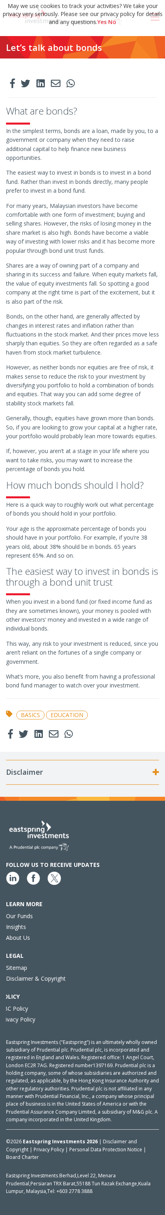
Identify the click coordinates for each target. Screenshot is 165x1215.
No (112, 22)
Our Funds (19, 916)
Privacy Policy (17, 1019)
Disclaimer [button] (24, 772)
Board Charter (22, 1157)
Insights (16, 927)
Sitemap (16, 967)
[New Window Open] (12, 84)
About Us (18, 937)
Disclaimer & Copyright (36, 978)
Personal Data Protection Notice (106, 1149)
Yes (102, 22)
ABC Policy (14, 1008)
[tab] (82, 772)
